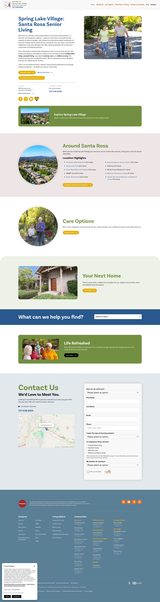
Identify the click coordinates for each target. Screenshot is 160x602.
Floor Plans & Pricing (122, 5)
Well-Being (99, 5)
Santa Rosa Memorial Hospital (77, 169)
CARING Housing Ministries (60, 534)
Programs (38, 527)
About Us (21, 520)
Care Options (109, 5)
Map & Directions (24, 93)
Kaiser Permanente (73, 177)
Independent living (95, 445)
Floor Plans (88, 290)
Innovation (39, 520)
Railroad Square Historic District (119, 162)
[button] (46, 429)
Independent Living (58, 520)
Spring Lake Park (72, 166)
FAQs (37, 541)
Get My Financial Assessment (30, 78)
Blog (147, 5)
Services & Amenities (137, 5)
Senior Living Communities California (44, 583)
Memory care (93, 450)
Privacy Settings (88, 591)
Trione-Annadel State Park (75, 162)
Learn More (70, 355)
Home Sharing (56, 538)
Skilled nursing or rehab (97, 453)
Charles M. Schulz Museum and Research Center (122, 178)
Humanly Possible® (41, 534)
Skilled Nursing (56, 531)
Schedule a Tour (25, 72)
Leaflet (58, 447)
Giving (37, 531)
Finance (20, 531)
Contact (153, 5)
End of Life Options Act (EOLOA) (24, 539)
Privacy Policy (40, 591)
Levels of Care (69, 232)
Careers (20, 524)
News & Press (22, 527)
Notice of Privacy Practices (53, 591)
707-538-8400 (55, 91)
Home (93, 5)
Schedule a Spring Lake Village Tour (76, 185)
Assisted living (93, 448)
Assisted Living (56, 524)
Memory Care (56, 527)
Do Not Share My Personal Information (72, 591)
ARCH (37, 524)
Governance (21, 534)
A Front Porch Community (19, 5)
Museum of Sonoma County (117, 173)
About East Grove (43, 72)
